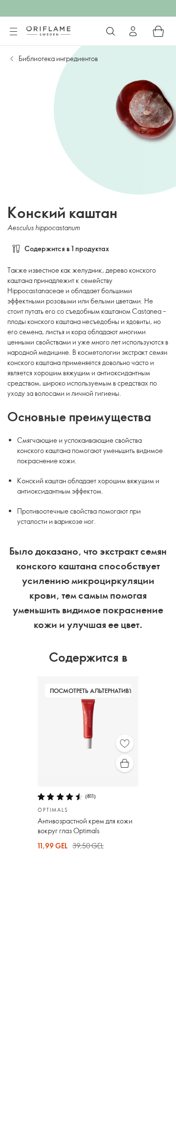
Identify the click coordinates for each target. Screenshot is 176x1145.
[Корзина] (158, 31)
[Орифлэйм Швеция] (48, 30)
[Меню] (13, 32)
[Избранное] (124, 743)
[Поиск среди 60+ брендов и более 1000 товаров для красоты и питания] (110, 31)
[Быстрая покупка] (124, 763)
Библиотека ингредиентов (58, 58)
